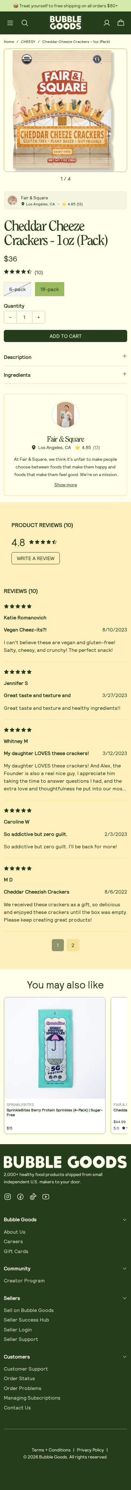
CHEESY (28, 41)
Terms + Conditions (51, 1449)
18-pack (49, 289)
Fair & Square (34, 197)
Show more (65, 484)
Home (9, 41)
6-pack (17, 289)
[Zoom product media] (119, 57)
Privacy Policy (90, 1449)
